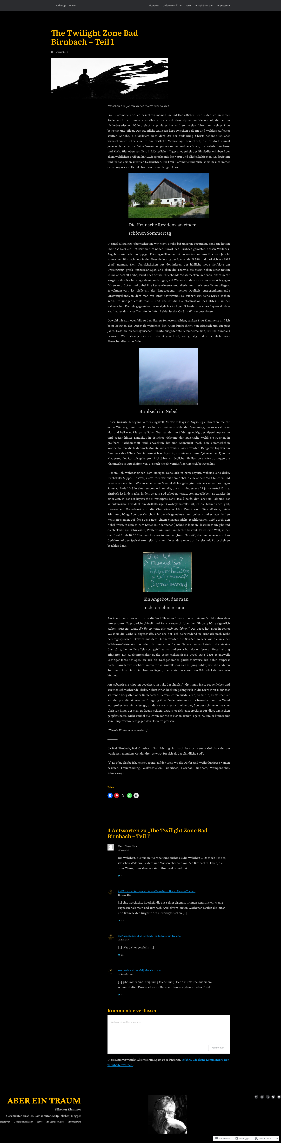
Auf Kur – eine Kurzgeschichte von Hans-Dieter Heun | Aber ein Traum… (156, 891)
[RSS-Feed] (268, 1097)
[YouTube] (279, 1097)
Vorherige (60, 5)
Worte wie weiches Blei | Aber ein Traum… (140, 970)
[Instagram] (256, 1097)
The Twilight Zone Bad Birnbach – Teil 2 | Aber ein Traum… (149, 935)
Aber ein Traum (44, 1100)
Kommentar (218, 1047)
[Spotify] (273, 1097)
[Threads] (262, 1097)
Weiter (72, 5)
